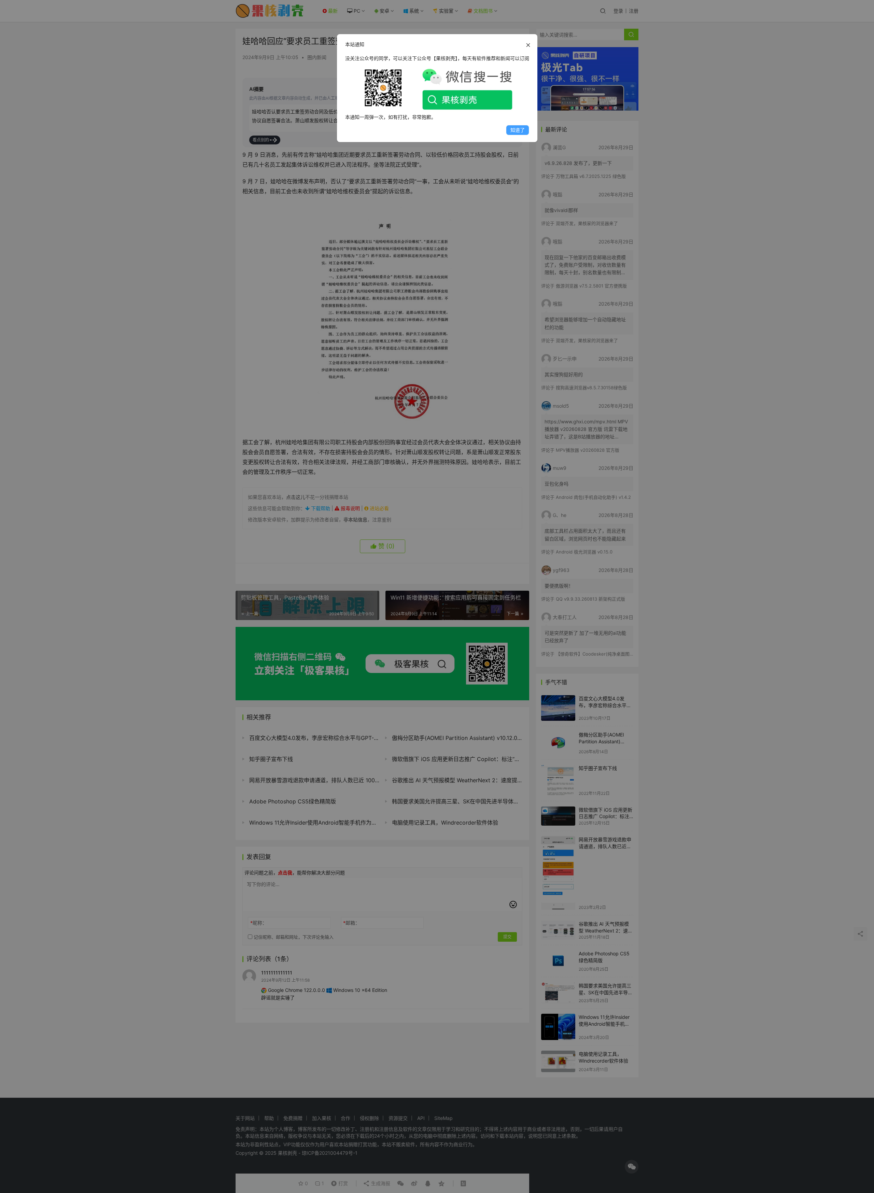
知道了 (517, 130)
